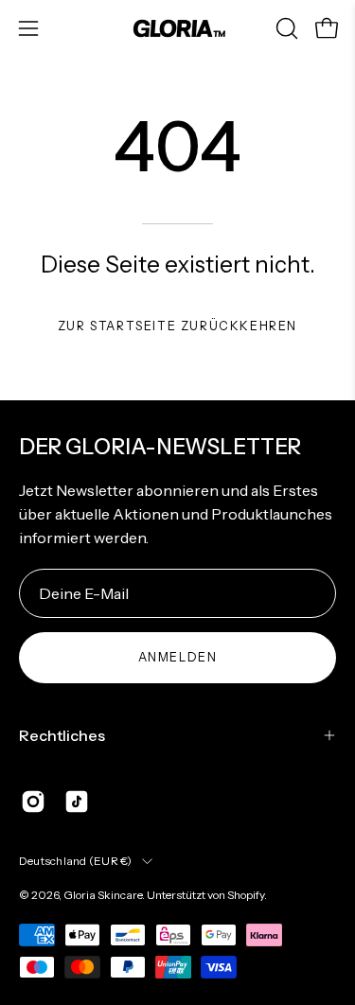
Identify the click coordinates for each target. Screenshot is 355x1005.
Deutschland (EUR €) (76, 861)
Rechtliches (62, 735)
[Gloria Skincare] (178, 28)
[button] (285, 28)
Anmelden (178, 657)
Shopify (245, 895)
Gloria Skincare (102, 895)
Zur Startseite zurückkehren (177, 326)
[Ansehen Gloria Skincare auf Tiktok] (76, 801)
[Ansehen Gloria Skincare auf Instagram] (33, 801)
